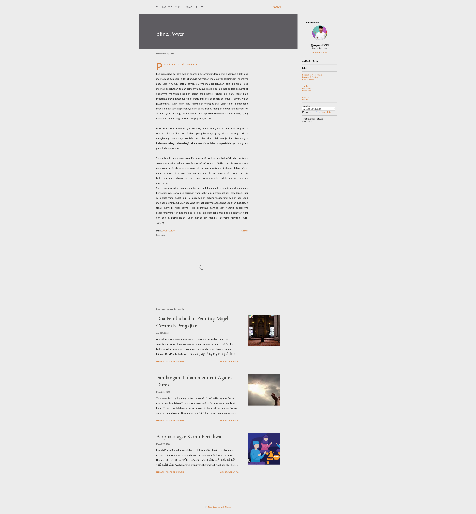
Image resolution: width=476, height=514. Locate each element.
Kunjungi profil (319, 53)
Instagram (306, 88)
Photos (305, 99)
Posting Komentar (175, 361)
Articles (305, 97)
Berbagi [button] (244, 231)
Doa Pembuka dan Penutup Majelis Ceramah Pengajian (193, 322)
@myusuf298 (320, 45)
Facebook (306, 90)
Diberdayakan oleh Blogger (220, 507)
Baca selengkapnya (229, 361)
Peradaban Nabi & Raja (312, 75)
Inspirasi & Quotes (310, 77)
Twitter (305, 86)
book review (168, 231)
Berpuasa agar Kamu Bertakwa (188, 436)
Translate (326, 111)
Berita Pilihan (308, 79)
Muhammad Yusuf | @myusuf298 (180, 7)
